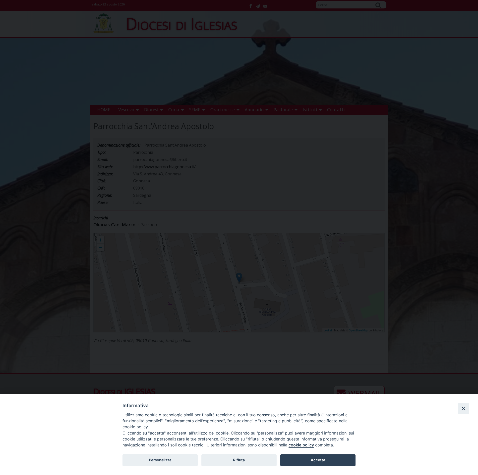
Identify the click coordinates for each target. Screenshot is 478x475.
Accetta (318, 460)
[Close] (463, 408)
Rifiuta (239, 460)
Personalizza (160, 460)
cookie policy (301, 444)
